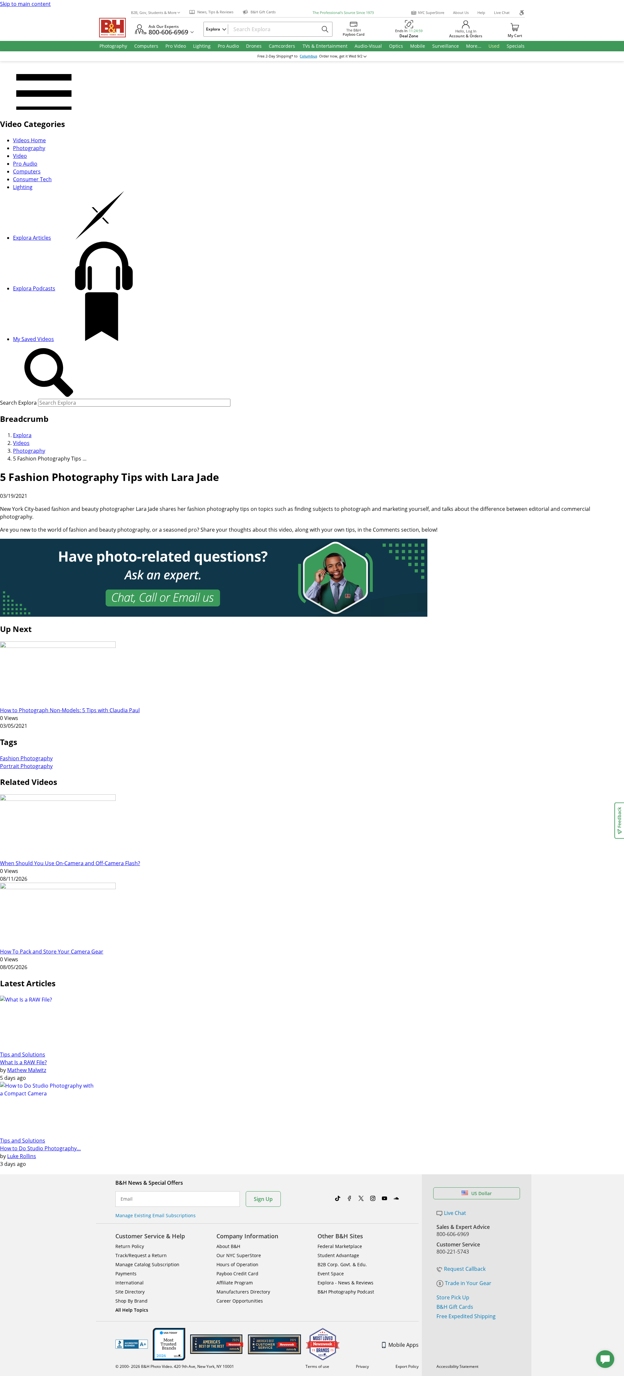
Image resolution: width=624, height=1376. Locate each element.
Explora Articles (32, 237)
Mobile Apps (403, 1344)
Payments (125, 1273)
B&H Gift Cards (454, 1306)
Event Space (331, 1273)
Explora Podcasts (34, 288)
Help (481, 12)
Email (127, 1199)
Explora (22, 435)
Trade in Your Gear (468, 1283)
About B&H (228, 1246)
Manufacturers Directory (243, 1292)
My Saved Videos (33, 339)
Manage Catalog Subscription (147, 1264)
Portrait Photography (26, 766)
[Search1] (49, 373)
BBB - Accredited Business (131, 1344)
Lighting (22, 187)
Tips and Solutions (22, 1054)
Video (20, 155)
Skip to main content (25, 3)
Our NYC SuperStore (238, 1255)
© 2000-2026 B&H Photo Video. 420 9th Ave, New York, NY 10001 (174, 1366)
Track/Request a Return (141, 1255)
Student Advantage (338, 1255)
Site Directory (130, 1292)
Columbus (308, 56)
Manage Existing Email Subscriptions (155, 1215)
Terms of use (317, 1366)
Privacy (362, 1366)
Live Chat (502, 12)
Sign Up (263, 1199)
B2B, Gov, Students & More (153, 12)
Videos (21, 443)
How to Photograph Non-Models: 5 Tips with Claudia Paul (70, 710)
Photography (29, 148)
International (129, 1283)
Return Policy (129, 1246)
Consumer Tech (32, 179)
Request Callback (465, 1268)
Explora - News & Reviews (345, 1283)
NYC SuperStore (431, 12)
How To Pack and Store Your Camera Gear (51, 951)
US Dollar (481, 1193)
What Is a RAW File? (23, 1062)
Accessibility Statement (457, 1366)
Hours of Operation (237, 1264)
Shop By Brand (131, 1301)
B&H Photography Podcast (346, 1292)
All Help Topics (131, 1310)
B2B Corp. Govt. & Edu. (342, 1264)
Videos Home (29, 140)
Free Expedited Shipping (466, 1316)
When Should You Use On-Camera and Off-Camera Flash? (70, 863)
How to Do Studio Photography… (40, 1148)
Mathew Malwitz (26, 1070)
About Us (461, 12)
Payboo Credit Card (237, 1273)
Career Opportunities (239, 1301)
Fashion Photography (26, 758)
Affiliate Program (234, 1283)
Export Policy (407, 1366)
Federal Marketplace (340, 1246)
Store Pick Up (452, 1297)
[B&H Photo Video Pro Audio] (115, 27)
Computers (27, 171)
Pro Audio (25, 163)
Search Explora (18, 402)
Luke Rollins (21, 1156)
